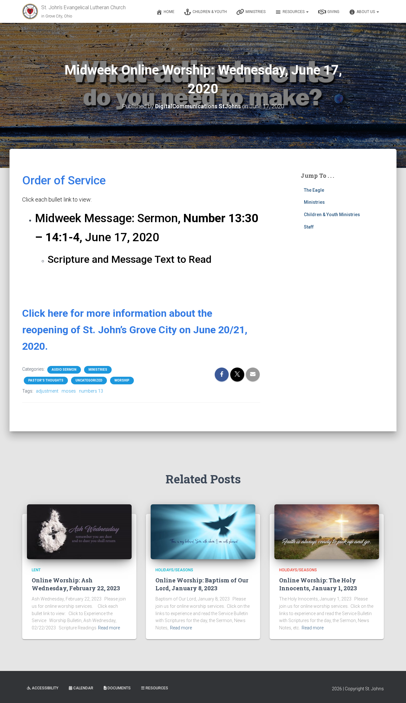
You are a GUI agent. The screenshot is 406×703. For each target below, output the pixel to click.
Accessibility (45, 688)
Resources (294, 12)
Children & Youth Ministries (332, 214)
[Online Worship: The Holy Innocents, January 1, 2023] (326, 531)
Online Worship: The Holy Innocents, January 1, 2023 (318, 584)
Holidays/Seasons (174, 570)
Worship (122, 380)
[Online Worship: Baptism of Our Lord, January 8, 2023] (203, 531)
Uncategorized (88, 380)
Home (169, 12)
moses (69, 391)
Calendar (83, 688)
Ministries (255, 12)
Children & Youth (210, 12)
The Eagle (314, 190)
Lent (36, 570)
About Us (366, 12)
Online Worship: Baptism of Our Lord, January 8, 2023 (201, 584)
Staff (309, 226)
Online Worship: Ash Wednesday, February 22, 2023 (76, 584)
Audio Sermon (64, 369)
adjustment (47, 391)
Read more (109, 627)
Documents (119, 688)
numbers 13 (91, 391)
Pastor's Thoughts (45, 380)
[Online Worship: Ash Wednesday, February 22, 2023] (79, 531)
